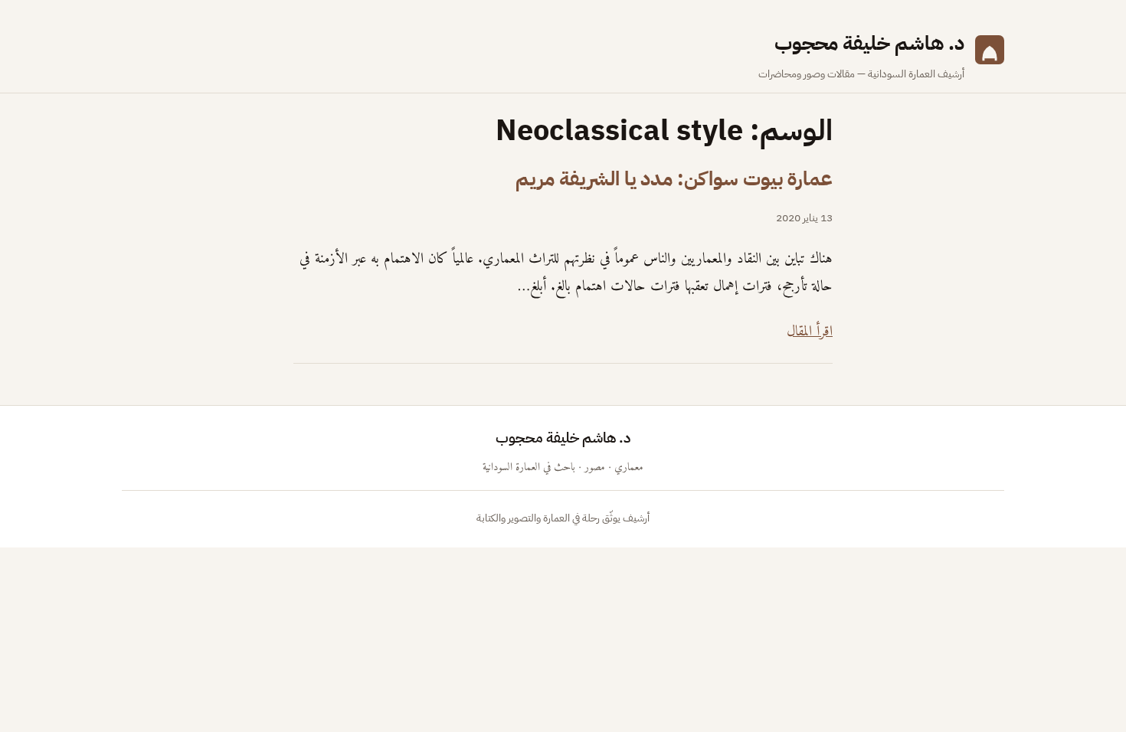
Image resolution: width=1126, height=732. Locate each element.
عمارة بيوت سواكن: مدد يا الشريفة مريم (674, 178)
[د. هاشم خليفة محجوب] (989, 55)
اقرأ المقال (810, 332)
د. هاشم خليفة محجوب (869, 43)
